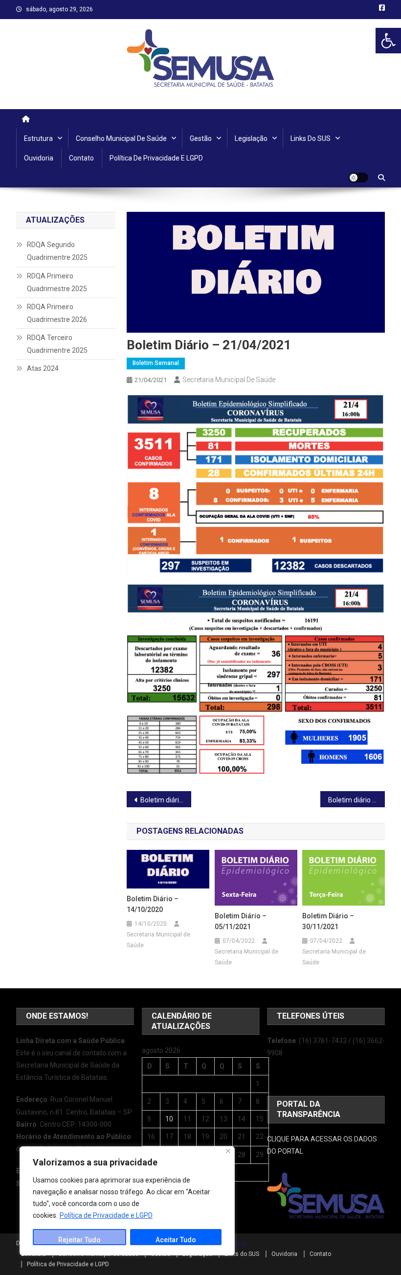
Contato (81, 158)
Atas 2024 (43, 368)
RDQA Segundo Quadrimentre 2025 (57, 251)
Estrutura (38, 138)
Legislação (251, 138)
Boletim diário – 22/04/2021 (356, 800)
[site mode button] (358, 177)
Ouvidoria (38, 158)
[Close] (228, 1151)
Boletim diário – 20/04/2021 (165, 800)
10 (169, 1119)
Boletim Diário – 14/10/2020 (152, 904)
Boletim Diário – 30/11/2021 (328, 921)
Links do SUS (310, 138)
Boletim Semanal (156, 363)
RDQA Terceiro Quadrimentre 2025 (57, 344)
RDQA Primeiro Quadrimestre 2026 (57, 313)
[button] (388, 40)
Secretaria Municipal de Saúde (228, 380)
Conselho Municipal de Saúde (121, 138)
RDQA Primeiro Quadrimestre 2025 (57, 282)
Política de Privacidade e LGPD (106, 1215)
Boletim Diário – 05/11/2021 (241, 921)
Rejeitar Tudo (79, 1240)
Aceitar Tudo (176, 1240)
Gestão (201, 138)
